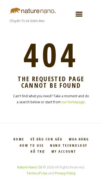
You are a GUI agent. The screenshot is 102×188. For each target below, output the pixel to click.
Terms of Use (37, 173)
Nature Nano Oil (29, 167)
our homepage (73, 102)
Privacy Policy (65, 173)
